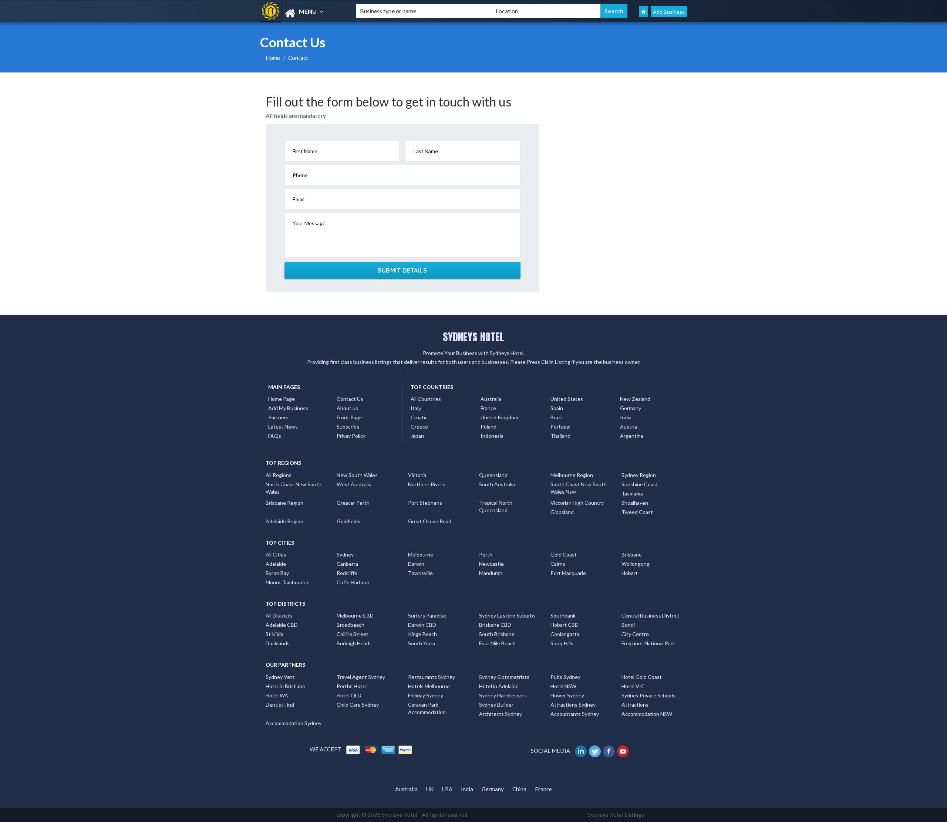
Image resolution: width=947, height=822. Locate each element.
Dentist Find (280, 704)
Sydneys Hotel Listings (616, 814)
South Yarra (421, 643)
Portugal (560, 426)
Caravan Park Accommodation (427, 708)
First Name (305, 151)
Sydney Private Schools (648, 695)
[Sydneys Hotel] (302, 13)
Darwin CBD (422, 625)
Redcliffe (347, 573)
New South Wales (357, 475)
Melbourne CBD (355, 615)
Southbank (563, 615)
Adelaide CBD (282, 625)
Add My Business (288, 408)
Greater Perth (353, 503)
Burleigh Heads (354, 643)
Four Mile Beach (497, 643)
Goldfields (348, 521)
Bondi (628, 625)
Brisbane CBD (495, 625)
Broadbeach (350, 625)
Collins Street (352, 634)
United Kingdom (499, 417)
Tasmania (632, 493)
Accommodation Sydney (293, 723)
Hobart (629, 573)
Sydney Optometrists (504, 677)
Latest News (283, 426)
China (519, 789)
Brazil (556, 417)
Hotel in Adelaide (499, 686)
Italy (416, 408)
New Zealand (635, 399)
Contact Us (350, 399)
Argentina (631, 436)
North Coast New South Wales (293, 488)
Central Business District (650, 615)
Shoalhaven (634, 503)
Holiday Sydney (425, 695)
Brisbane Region (284, 503)
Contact (298, 57)
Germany (630, 408)
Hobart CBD (564, 625)
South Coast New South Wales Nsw (578, 488)
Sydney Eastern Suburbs (507, 615)
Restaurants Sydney (431, 677)
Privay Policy (351, 436)
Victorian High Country (577, 503)
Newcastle (491, 564)
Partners (278, 417)
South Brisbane (497, 634)
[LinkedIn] (581, 750)
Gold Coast (563, 554)
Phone (300, 175)
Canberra (347, 564)
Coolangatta (564, 634)
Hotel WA (277, 695)
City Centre (635, 634)
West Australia (354, 484)
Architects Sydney (500, 714)
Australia (491, 399)
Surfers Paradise (427, 615)
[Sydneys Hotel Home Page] (643, 11)
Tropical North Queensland (495, 506)
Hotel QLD (349, 695)
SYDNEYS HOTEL (473, 337)
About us (347, 408)
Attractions (634, 704)
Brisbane (631, 554)
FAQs (274, 436)
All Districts (279, 615)
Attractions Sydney (573, 704)
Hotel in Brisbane (285, 686)
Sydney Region (638, 475)
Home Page (281, 399)
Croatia (419, 417)
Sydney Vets (280, 677)
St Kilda (274, 634)
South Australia (497, 484)
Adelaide (276, 564)
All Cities (276, 554)
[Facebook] (609, 750)
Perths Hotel (352, 686)
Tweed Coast (637, 512)
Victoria (417, 475)
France (488, 408)
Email (298, 199)
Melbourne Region (571, 475)
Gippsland (562, 512)
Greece (419, 426)
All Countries (426, 399)
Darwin (416, 564)
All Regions (278, 475)
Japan (417, 436)
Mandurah (490, 573)
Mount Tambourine (288, 582)
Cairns (557, 564)
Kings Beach (422, 634)
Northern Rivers (426, 484)
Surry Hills (561, 643)
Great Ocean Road (429, 521)
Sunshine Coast (639, 484)
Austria (628, 426)
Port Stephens (425, 503)
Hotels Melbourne (429, 686)
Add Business (669, 12)
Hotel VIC (633, 686)
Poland (488, 426)
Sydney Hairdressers (503, 695)
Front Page (349, 417)
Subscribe (348, 426)
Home (273, 57)
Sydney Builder (496, 704)
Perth (485, 554)
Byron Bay (277, 573)
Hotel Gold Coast (641, 677)
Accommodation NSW (646, 714)
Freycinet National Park (648, 643)
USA (447, 789)
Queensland (493, 475)
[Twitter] (595, 750)
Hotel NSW (563, 686)
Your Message (309, 223)
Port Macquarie (568, 573)
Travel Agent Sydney (361, 677)
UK (430, 789)
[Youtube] (623, 750)
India (625, 417)
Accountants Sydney (574, 714)
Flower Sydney (567, 695)
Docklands (278, 643)
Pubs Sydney (565, 677)
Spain (556, 408)
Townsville (420, 573)
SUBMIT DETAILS (402, 270)
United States (566, 399)
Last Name (426, 151)
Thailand (560, 436)
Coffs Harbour (353, 582)
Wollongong (635, 564)
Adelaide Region (284, 521)
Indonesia (492, 436)
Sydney (345, 554)
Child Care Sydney (358, 704)
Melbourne (420, 554)
